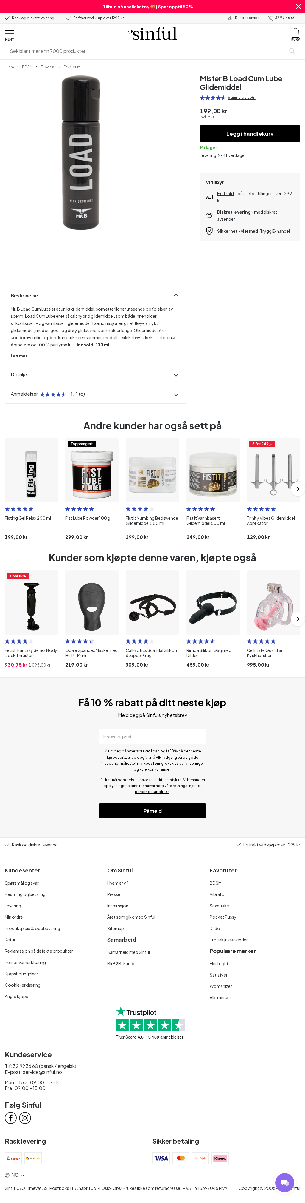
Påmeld (153, 811)
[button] (298, 6)
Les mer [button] (19, 355)
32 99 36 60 (285, 18)
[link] (9, 66)
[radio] (202, 97)
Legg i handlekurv (249, 133)
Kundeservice (247, 18)
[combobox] (146, 51)
